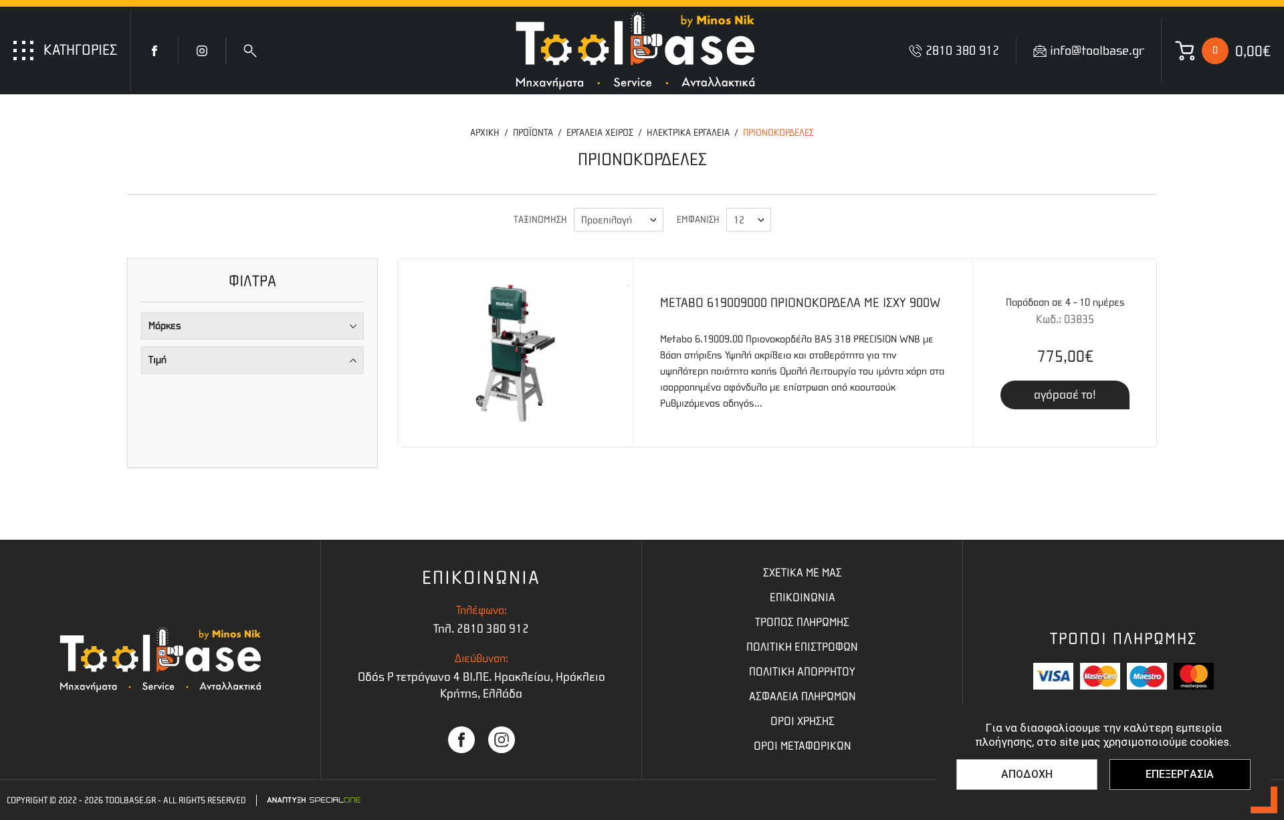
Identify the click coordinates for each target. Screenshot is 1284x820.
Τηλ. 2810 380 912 (481, 629)
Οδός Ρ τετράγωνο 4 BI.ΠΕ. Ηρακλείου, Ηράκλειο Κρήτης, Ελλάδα (481, 685)
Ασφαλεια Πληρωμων (802, 697)
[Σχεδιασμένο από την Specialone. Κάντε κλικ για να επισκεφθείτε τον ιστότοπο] (313, 800)
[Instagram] (202, 51)
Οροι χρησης (802, 722)
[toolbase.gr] (635, 50)
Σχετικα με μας (802, 573)
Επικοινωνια (802, 598)
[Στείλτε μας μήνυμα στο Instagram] (501, 739)
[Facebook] (154, 51)
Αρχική (485, 133)
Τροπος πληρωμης (802, 623)
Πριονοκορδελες (778, 133)
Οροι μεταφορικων (802, 746)
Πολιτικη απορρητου (802, 672)
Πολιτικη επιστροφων (802, 647)
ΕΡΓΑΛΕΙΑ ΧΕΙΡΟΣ (599, 133)
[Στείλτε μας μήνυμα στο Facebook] (461, 739)
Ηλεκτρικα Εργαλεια (688, 133)
